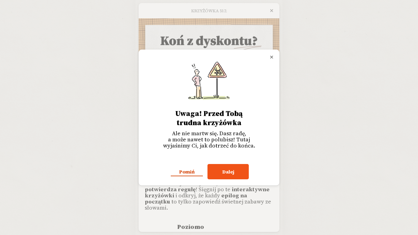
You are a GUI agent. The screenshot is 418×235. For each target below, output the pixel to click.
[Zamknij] (271, 57)
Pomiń (187, 171)
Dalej (228, 171)
